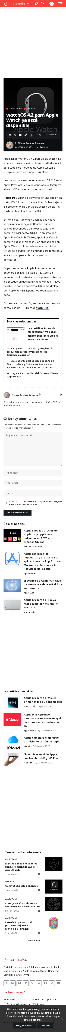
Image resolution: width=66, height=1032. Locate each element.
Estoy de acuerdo (24, 1025)
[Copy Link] (25, 135)
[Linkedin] (26, 983)
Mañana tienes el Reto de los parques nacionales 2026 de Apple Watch (21, 866)
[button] (36, 3)
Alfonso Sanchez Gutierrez (31, 143)
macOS (27, 706)
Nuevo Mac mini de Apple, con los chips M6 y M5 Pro (41, 756)
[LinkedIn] (61, 395)
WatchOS (31, 109)
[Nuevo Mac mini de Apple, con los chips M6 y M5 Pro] (12, 759)
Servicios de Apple (33, 546)
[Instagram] (52, 983)
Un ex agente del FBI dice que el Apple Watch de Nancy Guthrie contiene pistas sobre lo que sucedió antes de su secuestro (31, 364)
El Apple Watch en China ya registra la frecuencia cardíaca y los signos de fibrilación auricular (30, 352)
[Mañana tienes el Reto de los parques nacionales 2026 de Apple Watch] (53, 864)
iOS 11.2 (50, 180)
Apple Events (30, 593)
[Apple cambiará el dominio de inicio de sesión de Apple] (12, 742)
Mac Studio (29, 612)
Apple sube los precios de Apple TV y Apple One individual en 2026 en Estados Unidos (41, 536)
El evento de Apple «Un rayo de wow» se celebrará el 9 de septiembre (43, 584)
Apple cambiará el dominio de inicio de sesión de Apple (42, 739)
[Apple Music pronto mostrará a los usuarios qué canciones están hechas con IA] (12, 719)
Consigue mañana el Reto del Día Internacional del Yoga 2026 (22, 905)
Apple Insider (35, 268)
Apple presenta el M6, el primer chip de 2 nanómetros (43, 699)
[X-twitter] (32, 983)
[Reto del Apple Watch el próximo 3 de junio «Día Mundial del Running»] (53, 923)
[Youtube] (58, 983)
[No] (61, 1018)
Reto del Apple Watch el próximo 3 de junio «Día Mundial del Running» (18, 925)
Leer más (45, 1025)
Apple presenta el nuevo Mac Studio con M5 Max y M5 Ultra (41, 603)
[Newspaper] (13, 983)
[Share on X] (14, 135)
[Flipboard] (19, 983)
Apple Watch (15, 109)
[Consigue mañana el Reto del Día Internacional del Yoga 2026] (53, 904)
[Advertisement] (33, 42)
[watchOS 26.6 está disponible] (53, 887)
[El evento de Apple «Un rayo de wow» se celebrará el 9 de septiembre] (12, 585)
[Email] (20, 135)
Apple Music (30, 730)
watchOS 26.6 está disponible (21, 885)
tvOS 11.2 (42, 308)
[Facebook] (45, 983)
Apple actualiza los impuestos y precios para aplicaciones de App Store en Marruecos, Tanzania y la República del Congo (43, 561)
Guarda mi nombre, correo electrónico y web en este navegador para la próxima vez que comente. (35, 503)
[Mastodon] (39, 983)
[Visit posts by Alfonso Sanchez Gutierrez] (7, 395)
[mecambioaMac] (19, 3)
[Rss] (6, 983)
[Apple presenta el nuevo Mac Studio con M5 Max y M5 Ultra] (12, 604)
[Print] (31, 135)
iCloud (27, 746)
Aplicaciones (30, 573)
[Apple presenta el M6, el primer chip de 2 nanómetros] (12, 702)
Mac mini (28, 763)
